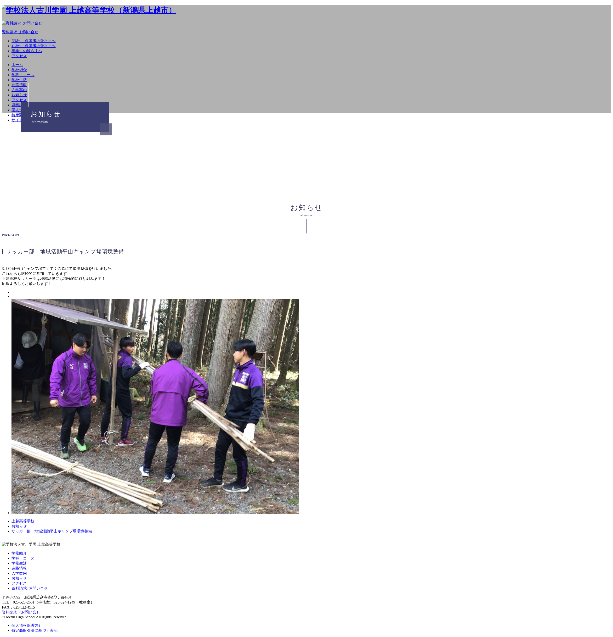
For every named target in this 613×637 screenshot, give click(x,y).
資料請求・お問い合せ (21, 612)
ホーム (17, 65)
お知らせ (19, 95)
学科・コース (22, 75)
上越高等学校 (22, 521)
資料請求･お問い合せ (29, 588)
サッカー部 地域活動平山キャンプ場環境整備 (51, 531)
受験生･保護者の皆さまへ (33, 41)
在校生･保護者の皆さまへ (33, 46)
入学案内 (19, 90)
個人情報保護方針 (26, 625)
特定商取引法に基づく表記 (34, 630)
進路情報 (19, 85)
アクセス (19, 56)
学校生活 (19, 80)
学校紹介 (19, 70)
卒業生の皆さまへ (26, 51)
